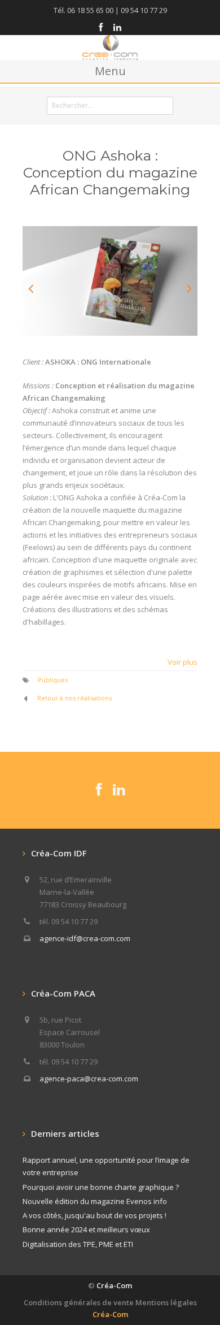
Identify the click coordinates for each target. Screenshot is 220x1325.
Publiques (53, 680)
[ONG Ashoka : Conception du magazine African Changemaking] (110, 281)
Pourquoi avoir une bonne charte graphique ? (101, 1187)
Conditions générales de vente (79, 1302)
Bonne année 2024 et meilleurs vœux (86, 1229)
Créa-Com (114, 1285)
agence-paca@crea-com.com (88, 1078)
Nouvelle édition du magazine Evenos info (95, 1201)
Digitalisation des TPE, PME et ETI (78, 1244)
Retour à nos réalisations (74, 698)
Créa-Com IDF (59, 853)
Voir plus (182, 662)
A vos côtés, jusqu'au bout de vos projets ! (94, 1215)
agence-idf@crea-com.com (84, 938)
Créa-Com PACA (63, 993)
